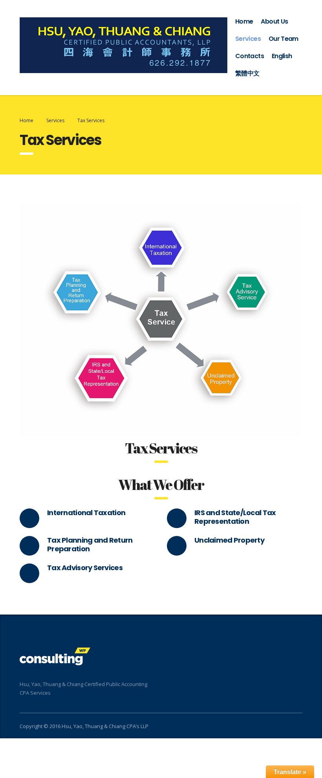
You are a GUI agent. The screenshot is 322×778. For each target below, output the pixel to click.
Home (244, 21)
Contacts (249, 56)
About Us (274, 21)
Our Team (283, 38)
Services (248, 38)
